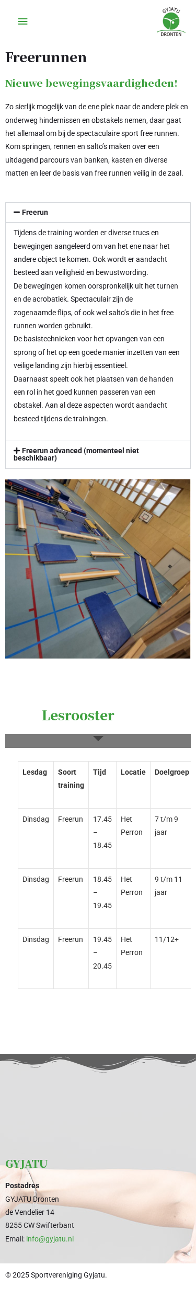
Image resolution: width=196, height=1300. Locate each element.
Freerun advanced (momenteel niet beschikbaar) (76, 454)
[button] (98, 213)
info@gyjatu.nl (50, 1239)
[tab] (98, 741)
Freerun (35, 212)
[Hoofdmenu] (22, 21)
